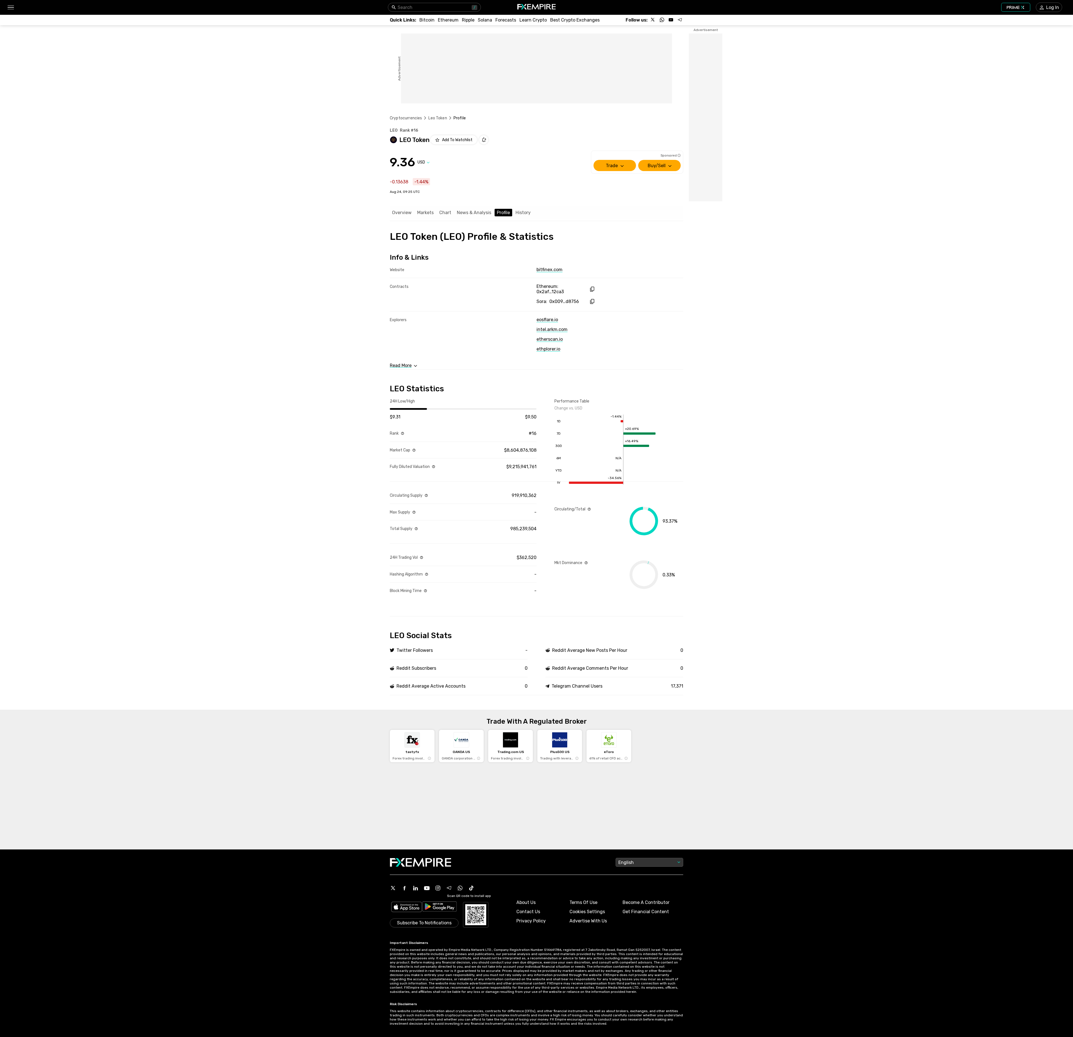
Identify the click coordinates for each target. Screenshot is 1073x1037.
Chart (445, 212)
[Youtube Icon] (426, 888)
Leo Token (437, 118)
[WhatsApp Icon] (460, 888)
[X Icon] (393, 888)
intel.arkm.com (552, 329)
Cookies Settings (587, 911)
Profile (503, 212)
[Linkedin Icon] (415, 888)
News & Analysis (474, 212)
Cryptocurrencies (406, 118)
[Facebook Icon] (404, 888)
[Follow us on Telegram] (679, 19)
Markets (425, 212)
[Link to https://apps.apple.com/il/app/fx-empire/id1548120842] (406, 907)
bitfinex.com (549, 269)
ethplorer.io (548, 349)
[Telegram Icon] (449, 888)
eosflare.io (547, 319)
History (523, 212)
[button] (10, 7)
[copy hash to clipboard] (592, 289)
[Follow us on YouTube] (671, 19)
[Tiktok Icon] (471, 888)
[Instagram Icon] (438, 888)
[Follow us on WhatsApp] (662, 19)
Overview (402, 212)
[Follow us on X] (653, 19)
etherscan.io (549, 339)
